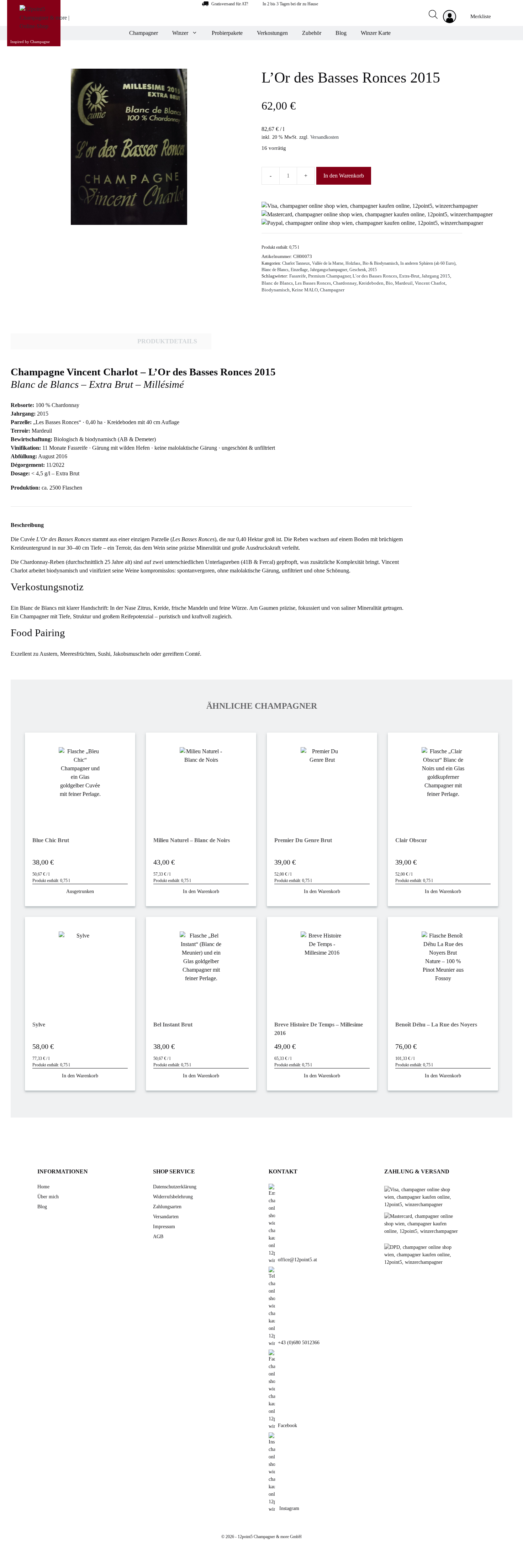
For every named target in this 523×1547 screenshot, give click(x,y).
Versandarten (166, 1216)
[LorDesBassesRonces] (129, 147)
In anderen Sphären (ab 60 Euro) (427, 263)
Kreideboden (371, 283)
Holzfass (352, 263)
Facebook (287, 1425)
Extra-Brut (409, 276)
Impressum (164, 1226)
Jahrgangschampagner (328, 269)
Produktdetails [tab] (167, 341)
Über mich (48, 1196)
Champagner (143, 33)
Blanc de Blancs (275, 269)
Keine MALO (305, 289)
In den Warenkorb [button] (201, 891)
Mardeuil (404, 283)
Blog (341, 33)
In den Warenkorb (343, 176)
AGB (158, 1236)
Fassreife (297, 276)
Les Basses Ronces (313, 283)
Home (43, 1186)
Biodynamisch (276, 289)
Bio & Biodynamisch (380, 263)
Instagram (288, 1508)
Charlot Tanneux (296, 263)
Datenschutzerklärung (174, 1186)
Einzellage (299, 269)
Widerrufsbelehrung (173, 1196)
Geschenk (357, 269)
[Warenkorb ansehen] (501, 16)
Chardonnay (344, 283)
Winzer (180, 33)
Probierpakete (227, 33)
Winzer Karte (376, 33)
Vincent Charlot (430, 283)
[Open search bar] (429, 15)
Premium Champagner (329, 276)
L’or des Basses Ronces (375, 276)
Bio (389, 283)
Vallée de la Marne (327, 263)
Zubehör (311, 33)
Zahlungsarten (167, 1206)
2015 (372, 269)
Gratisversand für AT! (229, 3)
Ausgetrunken (80, 891)
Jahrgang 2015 (436, 276)
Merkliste (480, 16)
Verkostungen (272, 33)
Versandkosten (324, 137)
